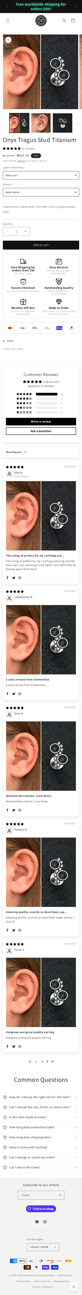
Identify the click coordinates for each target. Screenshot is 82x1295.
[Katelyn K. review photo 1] (41, 872)
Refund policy (65, 1275)
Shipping (21, 161)
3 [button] (42, 1061)
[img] (15, 467)
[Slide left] (4, 124)
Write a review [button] (41, 422)
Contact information (42, 1287)
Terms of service (42, 1281)
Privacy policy (23, 1281)
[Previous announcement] (7, 6)
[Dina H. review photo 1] (41, 756)
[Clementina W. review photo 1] (41, 640)
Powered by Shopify (45, 1275)
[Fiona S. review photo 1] (41, 992)
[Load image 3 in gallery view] (62, 123)
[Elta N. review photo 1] (41, 516)
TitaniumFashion (26, 1275)
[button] (7, 20)
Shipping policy (61, 1281)
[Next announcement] (75, 6)
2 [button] (36, 1061)
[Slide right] (78, 124)
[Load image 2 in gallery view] (41, 123)
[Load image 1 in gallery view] (19, 123)
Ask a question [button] (41, 431)
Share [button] (10, 340)
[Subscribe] (60, 1195)
